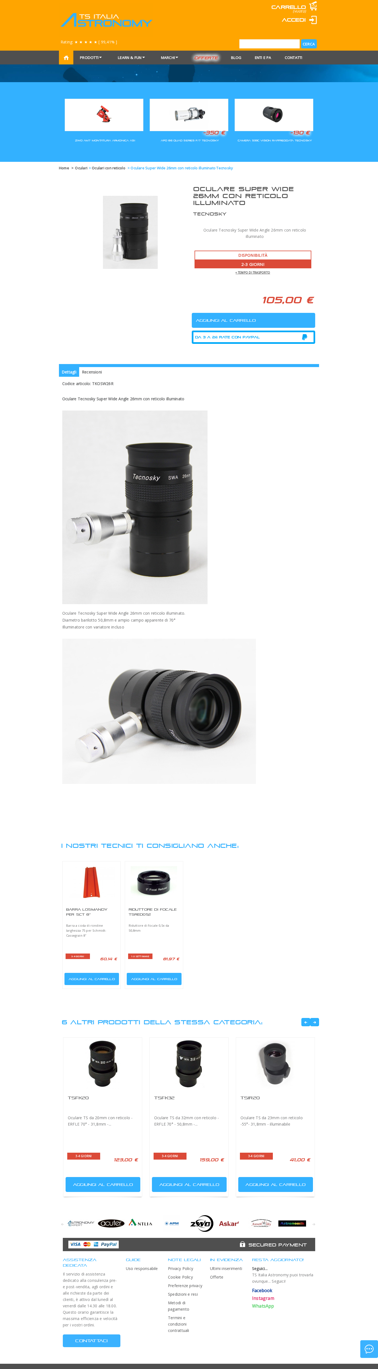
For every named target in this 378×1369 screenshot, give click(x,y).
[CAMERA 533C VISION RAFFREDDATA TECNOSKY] (274, 114)
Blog (236, 57)
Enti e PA (263, 57)
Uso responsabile (142, 1268)
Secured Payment (277, 1244)
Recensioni (92, 372)
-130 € (300, 132)
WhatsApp (263, 1306)
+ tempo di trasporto (252, 272)
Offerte (206, 57)
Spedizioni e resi (183, 1294)
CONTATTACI (91, 1340)
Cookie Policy (180, 1277)
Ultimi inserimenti (226, 1268)
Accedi (294, 20)
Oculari (81, 167)
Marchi (168, 57)
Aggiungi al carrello (92, 979)
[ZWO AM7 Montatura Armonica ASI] (104, 114)
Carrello (288, 7)
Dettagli (69, 372)
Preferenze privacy (185, 1285)
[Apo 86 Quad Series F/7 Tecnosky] (189, 114)
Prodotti (89, 57)
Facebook (262, 1290)
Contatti (293, 57)
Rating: (89, 42)
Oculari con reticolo (109, 167)
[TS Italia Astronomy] (106, 19)
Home (64, 167)
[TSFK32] (189, 1064)
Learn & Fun (130, 57)
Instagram (263, 1298)
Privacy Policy (180, 1268)
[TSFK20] (103, 1064)
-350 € (214, 132)
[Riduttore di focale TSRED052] (154, 882)
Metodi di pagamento (178, 1306)
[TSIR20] (275, 1064)
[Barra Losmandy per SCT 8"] (91, 882)
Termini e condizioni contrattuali (178, 1324)
